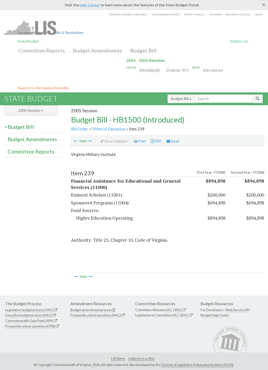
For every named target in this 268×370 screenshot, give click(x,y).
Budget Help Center (214, 315)
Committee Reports (41, 50)
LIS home (215, 14)
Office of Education (108, 128)
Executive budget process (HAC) (28, 315)
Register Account (238, 14)
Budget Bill (143, 50)
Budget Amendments (97, 50)
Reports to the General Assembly (43, 88)
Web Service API (238, 310)
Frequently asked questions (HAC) (95, 315)
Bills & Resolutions (68, 32)
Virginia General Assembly (128, 14)
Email (174, 141)
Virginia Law (239, 41)
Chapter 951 (177, 69)
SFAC (178, 310)
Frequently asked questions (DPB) (30, 326)
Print (141, 141)
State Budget (28, 41)
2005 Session (29, 110)
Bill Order (79, 128)
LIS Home (118, 358)
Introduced (149, 69)
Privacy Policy (194, 14)
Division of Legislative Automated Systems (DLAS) (197, 365)
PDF (157, 141)
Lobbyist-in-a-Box (141, 358)
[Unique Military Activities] (90, 141)
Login (259, 14)
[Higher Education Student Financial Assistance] (75, 141)
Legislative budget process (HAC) (29, 310)
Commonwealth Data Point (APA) (29, 321)
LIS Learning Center (166, 14)
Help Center (90, 5)
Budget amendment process (91, 310)
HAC (168, 310)
